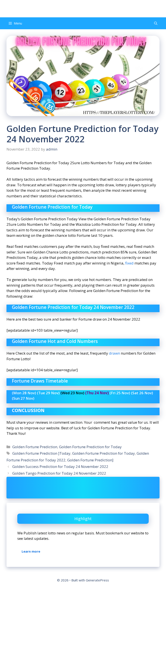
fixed (129, 263)
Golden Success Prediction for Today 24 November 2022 (60, 466)
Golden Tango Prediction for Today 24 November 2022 (59, 473)
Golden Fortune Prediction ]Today (41, 453)
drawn (114, 353)
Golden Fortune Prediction (34, 446)
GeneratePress (97, 580)
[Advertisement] (83, 617)
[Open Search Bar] (156, 23)
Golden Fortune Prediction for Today (90, 446)
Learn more (31, 551)
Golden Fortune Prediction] (90, 460)
